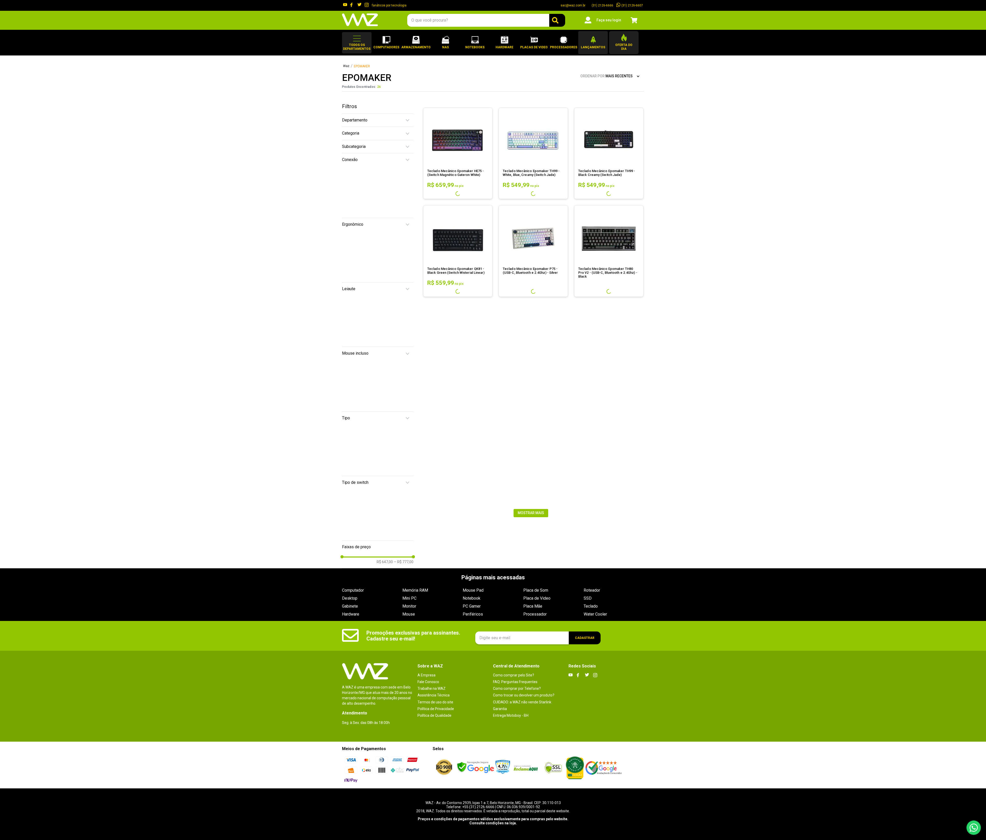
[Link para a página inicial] (346, 66)
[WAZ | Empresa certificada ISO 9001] (444, 767)
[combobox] (486, 20)
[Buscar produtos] (557, 20)
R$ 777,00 (403, 254)
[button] (357, 43)
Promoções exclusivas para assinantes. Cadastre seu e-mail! (413, 636)
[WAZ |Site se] (475, 767)
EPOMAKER (362, 66)
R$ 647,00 (385, 254)
